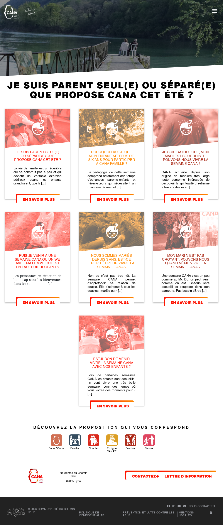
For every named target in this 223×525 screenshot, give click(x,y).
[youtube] (179, 506)
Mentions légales (186, 514)
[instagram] (173, 506)
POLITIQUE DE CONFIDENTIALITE (91, 514)
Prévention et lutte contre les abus (148, 514)
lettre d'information (188, 476)
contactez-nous (150, 476)
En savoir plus (38, 199)
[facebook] (168, 506)
